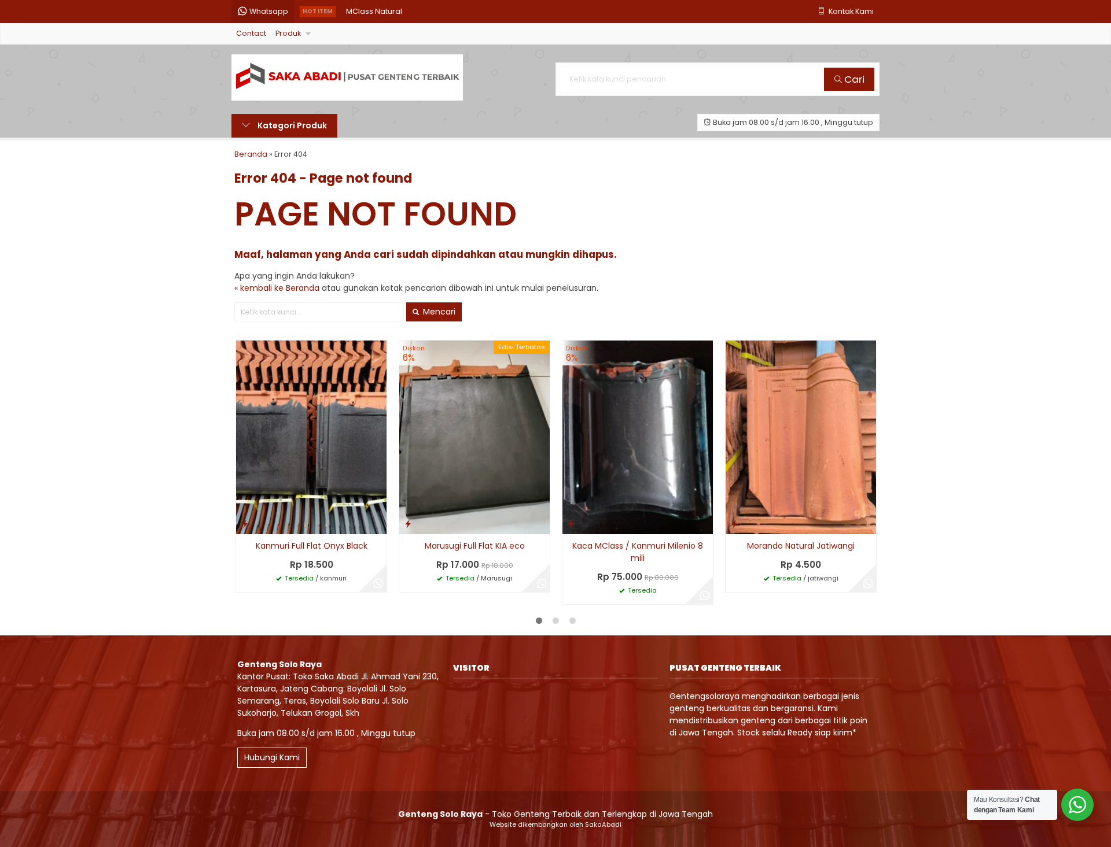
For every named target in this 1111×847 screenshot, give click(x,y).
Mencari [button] (438, 311)
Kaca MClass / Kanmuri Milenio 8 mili (637, 552)
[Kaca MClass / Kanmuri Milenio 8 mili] (637, 437)
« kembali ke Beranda (276, 288)
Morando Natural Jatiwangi (801, 546)
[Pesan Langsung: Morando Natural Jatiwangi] (734, 523)
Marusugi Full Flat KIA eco (475, 546)
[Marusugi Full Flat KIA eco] (474, 437)
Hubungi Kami (272, 757)
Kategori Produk (291, 125)
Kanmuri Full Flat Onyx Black (311, 546)
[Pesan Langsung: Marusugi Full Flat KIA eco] (408, 523)
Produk (288, 33)
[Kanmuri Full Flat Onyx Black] (311, 437)
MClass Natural (374, 11)
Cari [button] (853, 79)
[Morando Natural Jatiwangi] (801, 437)
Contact (251, 33)
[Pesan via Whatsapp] (378, 584)
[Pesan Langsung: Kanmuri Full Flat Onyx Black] (245, 523)
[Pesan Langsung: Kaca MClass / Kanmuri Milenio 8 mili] (571, 523)
